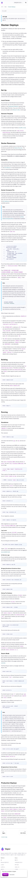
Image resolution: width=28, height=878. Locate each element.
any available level (5, 552)
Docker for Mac (16, 109)
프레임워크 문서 (18, 862)
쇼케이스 (3, 867)
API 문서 (17, 864)
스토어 (2, 864)
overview (3, 663)
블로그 (16, 860)
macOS (20, 127)
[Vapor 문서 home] (2, 2)
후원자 (2, 869)
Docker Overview (18, 148)
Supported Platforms (13, 106)
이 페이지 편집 (4, 837)
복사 (25, 245)
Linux (24, 127)
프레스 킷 (17, 867)
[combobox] (15, 11)
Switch (5, 874)
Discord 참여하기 (5, 862)
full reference (7, 167)
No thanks (12, 874)
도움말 (16, 869)
